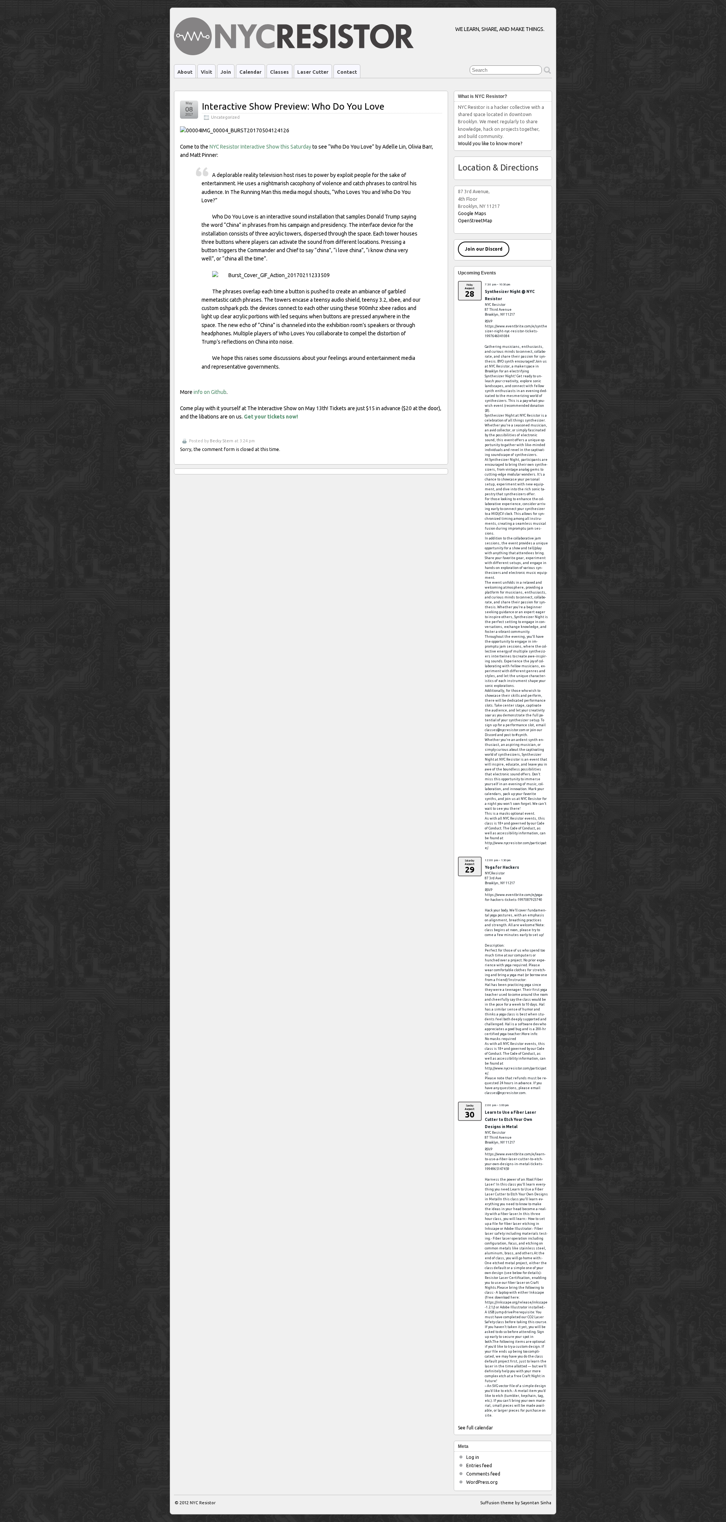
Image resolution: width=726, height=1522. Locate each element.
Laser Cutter (313, 71)
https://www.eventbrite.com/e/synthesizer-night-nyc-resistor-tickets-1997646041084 (516, 331)
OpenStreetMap (475, 220)
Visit (206, 71)
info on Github (210, 392)
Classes (279, 71)
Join (225, 71)
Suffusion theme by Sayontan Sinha (515, 1502)
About (184, 71)
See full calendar (475, 1427)
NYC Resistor (203, 1502)
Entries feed (479, 1465)
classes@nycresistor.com (505, 730)
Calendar (250, 71)
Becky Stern (221, 441)
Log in (472, 1457)
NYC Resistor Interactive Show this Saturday (260, 147)
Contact (347, 71)
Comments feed (483, 1473)
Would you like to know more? (490, 143)
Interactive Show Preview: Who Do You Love (293, 106)
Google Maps (472, 213)
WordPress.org (482, 1482)
